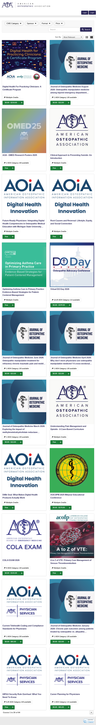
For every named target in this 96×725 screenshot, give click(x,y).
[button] (14, 23)
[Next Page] (91, 712)
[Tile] (91, 37)
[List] (86, 37)
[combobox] (72, 37)
